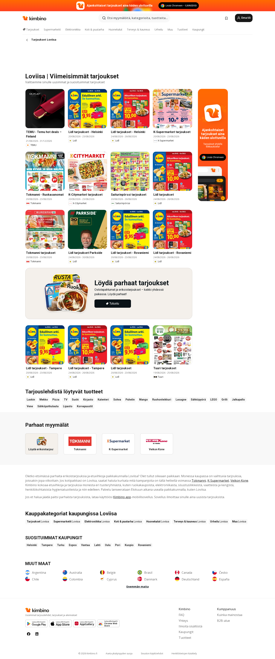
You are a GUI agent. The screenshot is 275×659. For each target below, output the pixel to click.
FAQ (181, 615)
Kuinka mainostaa (229, 615)
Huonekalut (115, 29)
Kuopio (129, 545)
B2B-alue (223, 621)
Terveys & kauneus (138, 29)
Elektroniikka (72, 29)
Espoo (73, 545)
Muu (170, 29)
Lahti (97, 545)
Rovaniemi (144, 545)
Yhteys (183, 621)
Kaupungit (198, 29)
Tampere (47, 545)
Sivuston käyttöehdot (152, 653)
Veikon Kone (239, 480)
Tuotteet (182, 29)
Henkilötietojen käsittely (184, 653)
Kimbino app (122, 497)
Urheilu (159, 29)
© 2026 (87, 653)
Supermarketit (52, 29)
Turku (60, 545)
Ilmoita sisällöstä (190, 626)
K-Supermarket (218, 480)
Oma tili (246, 17)
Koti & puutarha (94, 29)
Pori (117, 545)
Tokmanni (199, 480)
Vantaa (85, 545)
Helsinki (32, 545)
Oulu (108, 545)
